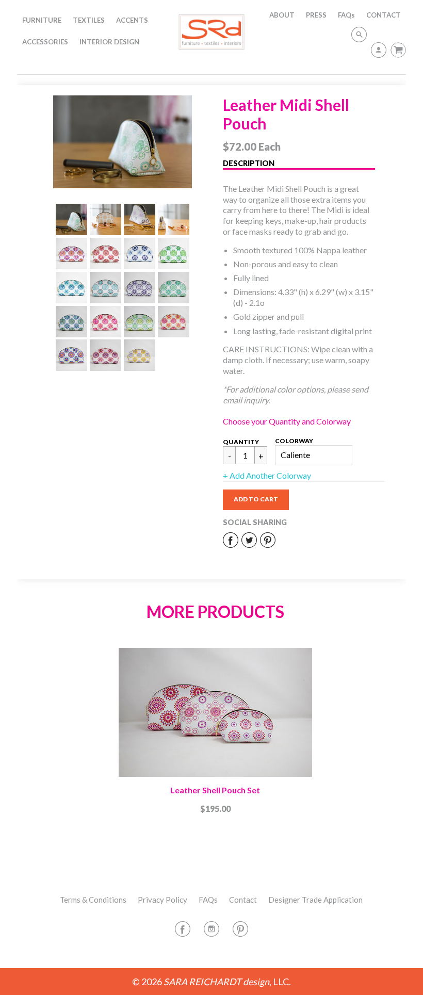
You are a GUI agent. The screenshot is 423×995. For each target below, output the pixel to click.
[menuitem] (42, 20)
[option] (122, 141)
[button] (256, 500)
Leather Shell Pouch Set (215, 790)
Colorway (294, 441)
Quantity (241, 442)
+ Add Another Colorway (267, 475)
